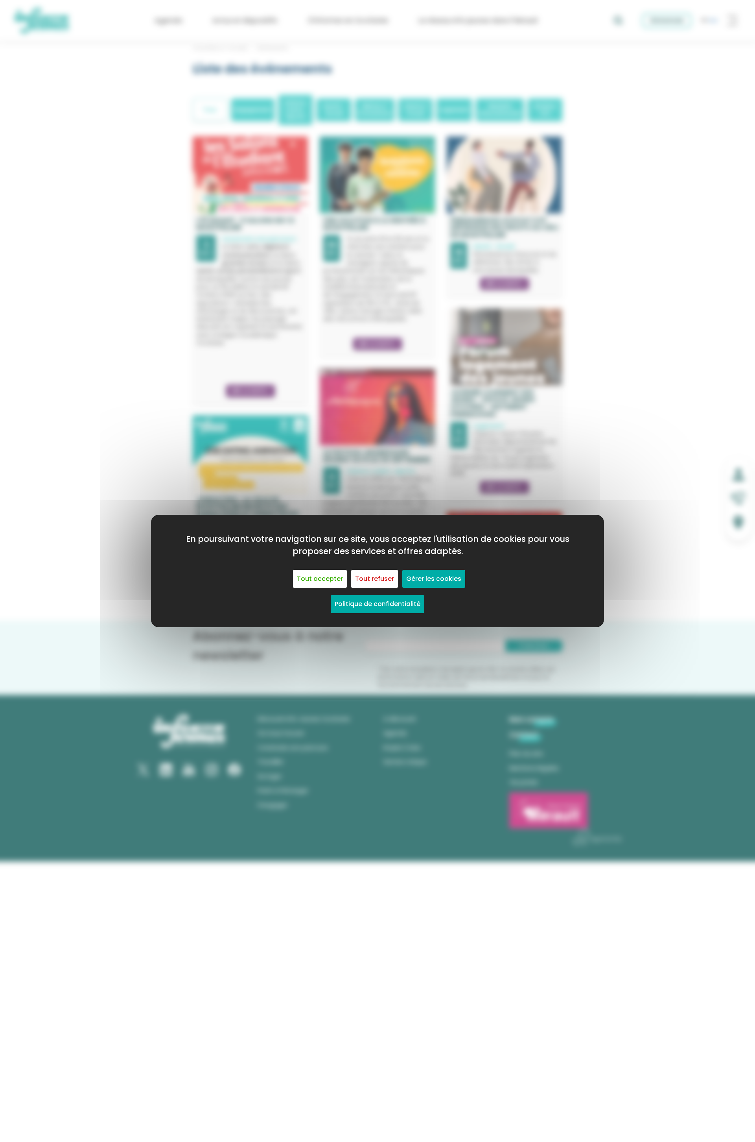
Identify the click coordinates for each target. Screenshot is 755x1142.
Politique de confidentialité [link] (377, 603)
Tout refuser (374, 578)
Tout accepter (320, 578)
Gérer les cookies (433, 578)
